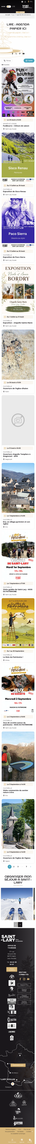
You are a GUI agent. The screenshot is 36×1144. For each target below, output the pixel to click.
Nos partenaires (10, 1131)
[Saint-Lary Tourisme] (27, 6)
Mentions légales (11, 1129)
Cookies (28, 1131)
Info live (29, 1142)
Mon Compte (12, 1142)
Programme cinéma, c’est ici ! (18, 37)
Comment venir (18, 1065)
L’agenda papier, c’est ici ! (18, 32)
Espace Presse (24, 990)
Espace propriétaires (24, 996)
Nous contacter (11, 969)
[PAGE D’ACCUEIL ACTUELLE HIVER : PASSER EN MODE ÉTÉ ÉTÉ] (9, 6)
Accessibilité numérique (18, 1133)
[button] (16, 924)
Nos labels (20, 1131)
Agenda (21, 1142)
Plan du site (27, 1129)
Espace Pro (24, 985)
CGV (19, 1129)
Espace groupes (24, 1002)
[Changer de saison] (9, 6)
